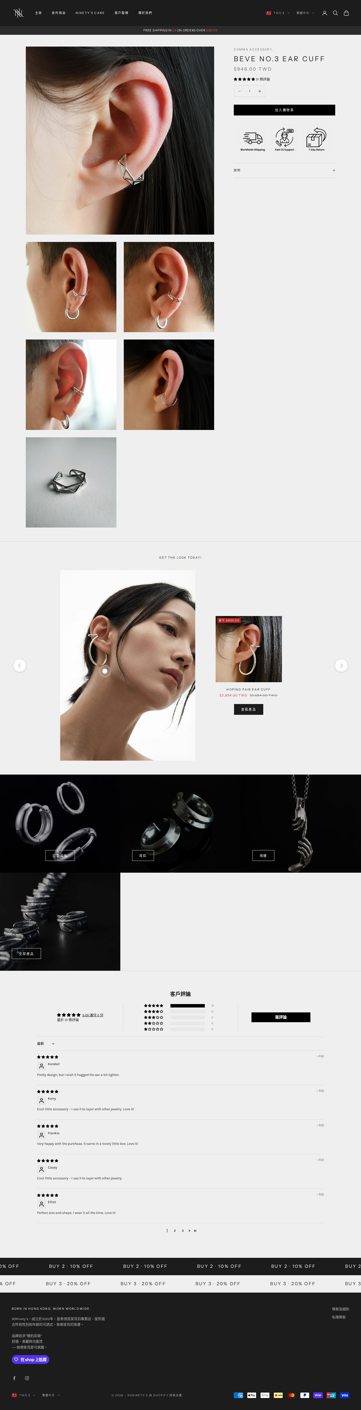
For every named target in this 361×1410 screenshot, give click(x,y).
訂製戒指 (60, 855)
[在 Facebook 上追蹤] (14, 1378)
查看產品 (248, 709)
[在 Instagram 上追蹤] (27, 1378)
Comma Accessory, (253, 49)
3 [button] (183, 1231)
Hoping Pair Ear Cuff (248, 689)
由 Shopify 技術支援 (165, 1395)
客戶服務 (122, 13)
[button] (245, 79)
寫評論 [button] (281, 1017)
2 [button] (175, 1231)
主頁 (38, 13)
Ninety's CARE (90, 13)
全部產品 (26, 954)
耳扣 (143, 855)
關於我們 (146, 13)
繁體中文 (303, 13)
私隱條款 (339, 1317)
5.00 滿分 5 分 (92, 1015)
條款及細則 (340, 1309)
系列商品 (59, 13)
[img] (47, 1057)
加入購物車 (284, 110)
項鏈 (263, 855)
